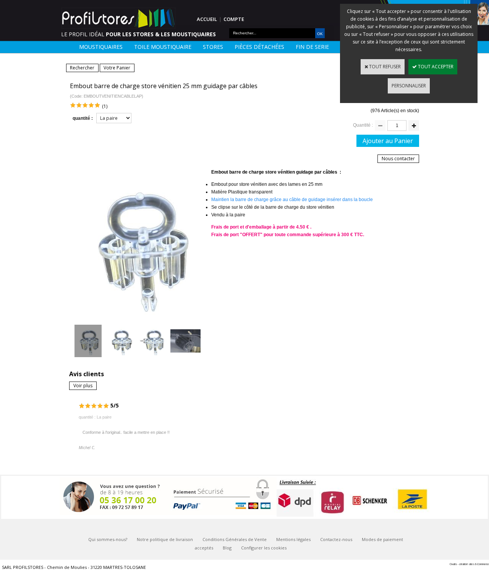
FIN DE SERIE (312, 46)
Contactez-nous (336, 539)
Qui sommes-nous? (107, 539)
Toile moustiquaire (162, 46)
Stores (213, 46)
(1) (104, 106)
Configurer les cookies (264, 548)
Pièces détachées (259, 46)
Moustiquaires (101, 46)
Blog (227, 548)
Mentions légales (293, 539)
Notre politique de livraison (165, 539)
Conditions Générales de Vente (234, 539)
